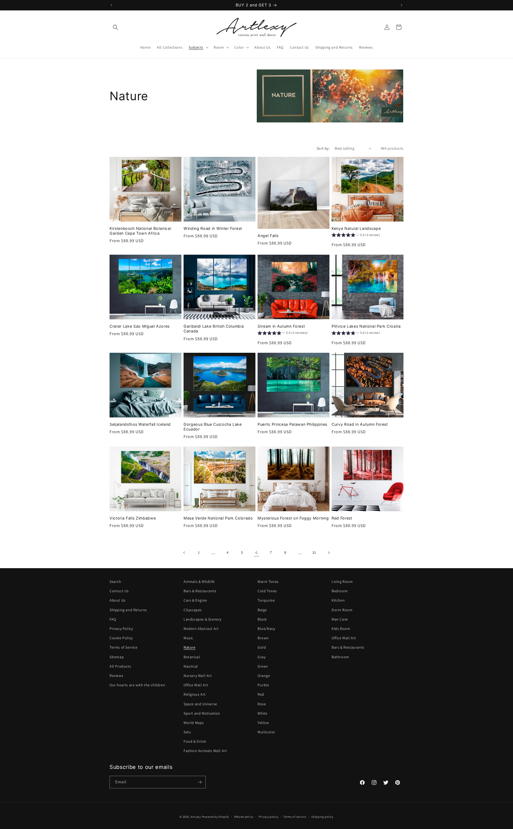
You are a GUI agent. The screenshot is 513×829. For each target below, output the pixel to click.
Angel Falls (268, 235)
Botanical (192, 656)
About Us (118, 600)
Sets (187, 732)
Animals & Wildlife (199, 581)
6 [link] (256, 552)
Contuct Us (119, 590)
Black (262, 619)
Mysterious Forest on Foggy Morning (293, 518)
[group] (356, 236)
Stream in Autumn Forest (281, 326)
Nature (190, 647)
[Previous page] (184, 553)
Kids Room (341, 628)
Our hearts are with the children (137, 685)
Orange (264, 675)
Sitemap (117, 656)
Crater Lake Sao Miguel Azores (140, 326)
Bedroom (340, 590)
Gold (262, 647)
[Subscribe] (199, 782)
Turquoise (266, 600)
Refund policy (243, 817)
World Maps (194, 722)
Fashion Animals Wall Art (205, 750)
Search (115, 581)
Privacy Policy (121, 628)
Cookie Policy (121, 638)
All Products (120, 666)
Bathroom (340, 656)
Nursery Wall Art (198, 675)
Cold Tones (267, 590)
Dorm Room (342, 609)
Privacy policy (268, 817)
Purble (263, 685)
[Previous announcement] (111, 5)
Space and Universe (200, 704)
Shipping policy (322, 817)
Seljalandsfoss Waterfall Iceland (140, 424)
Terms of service (294, 817)
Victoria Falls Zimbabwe (133, 518)
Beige (262, 609)
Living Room (342, 581)
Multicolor (266, 732)
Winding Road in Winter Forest (213, 228)
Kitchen (338, 600)
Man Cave (340, 619)
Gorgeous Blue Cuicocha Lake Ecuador (213, 426)
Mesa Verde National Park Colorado (218, 518)
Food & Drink (195, 741)
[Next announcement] (401, 5)
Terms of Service (124, 647)
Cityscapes (193, 609)
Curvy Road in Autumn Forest (360, 424)
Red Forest (342, 518)
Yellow (263, 722)
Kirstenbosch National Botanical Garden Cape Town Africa (140, 230)
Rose (262, 704)
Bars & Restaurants (200, 590)
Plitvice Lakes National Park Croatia (366, 326)
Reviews (116, 675)
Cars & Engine (195, 600)
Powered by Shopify (215, 817)
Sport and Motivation (202, 713)
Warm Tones (268, 581)
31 (314, 552)
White (262, 713)
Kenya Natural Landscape (356, 228)
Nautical (191, 666)
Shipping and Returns (128, 609)
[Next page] (329, 553)
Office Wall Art (196, 685)
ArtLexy (196, 817)
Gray (261, 656)
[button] (115, 27)
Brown (263, 638)
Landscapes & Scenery (202, 619)
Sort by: (323, 148)
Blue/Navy (266, 628)
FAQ (113, 619)
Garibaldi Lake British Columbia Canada (214, 328)
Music (188, 638)
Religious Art (195, 694)
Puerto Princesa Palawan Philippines (292, 424)
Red (261, 694)
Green (263, 666)
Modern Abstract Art (201, 628)
